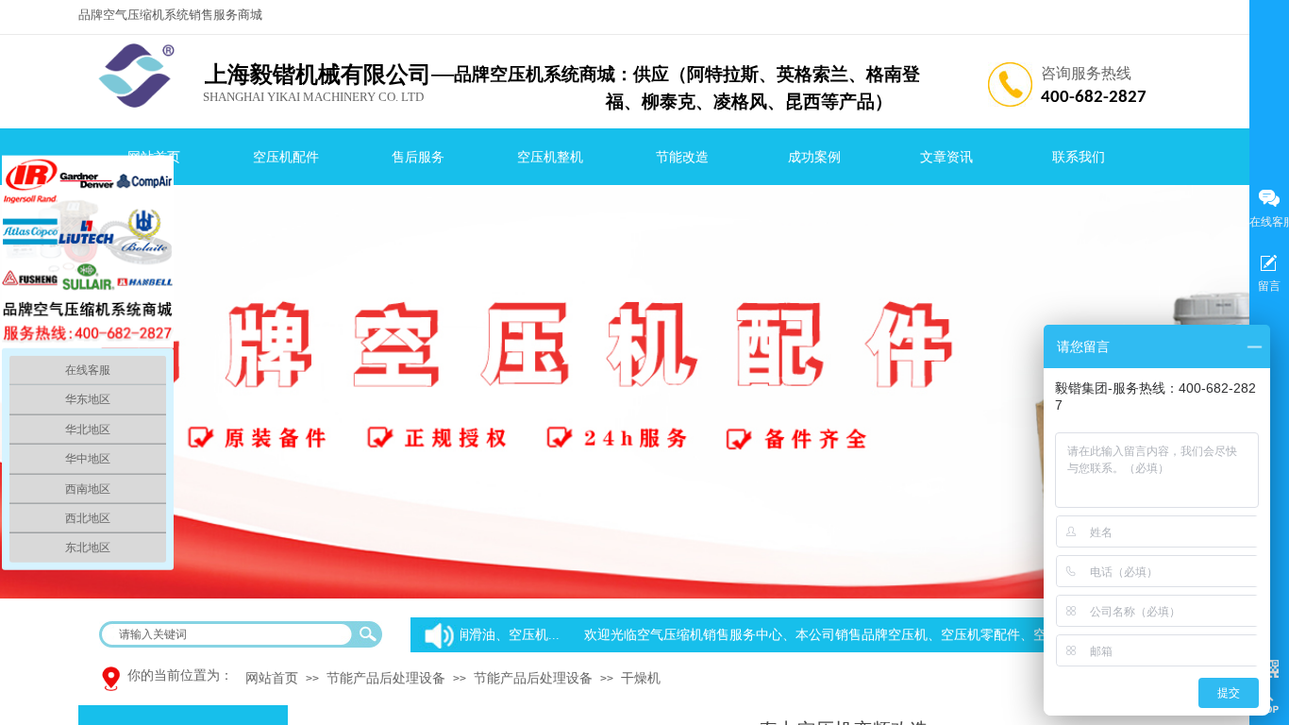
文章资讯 (946, 157)
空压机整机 (550, 157)
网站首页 (271, 678)
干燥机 (641, 678)
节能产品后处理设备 (385, 678)
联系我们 (1078, 157)
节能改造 (682, 157)
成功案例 (814, 157)
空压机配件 (286, 157)
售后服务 (418, 157)
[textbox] (228, 634)
